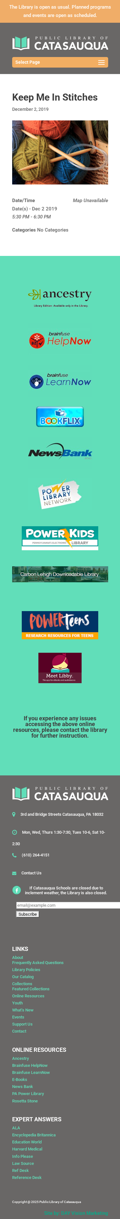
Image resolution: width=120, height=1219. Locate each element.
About (17, 957)
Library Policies (26, 969)
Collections (22, 983)
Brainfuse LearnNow (31, 1072)
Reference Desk (27, 1177)
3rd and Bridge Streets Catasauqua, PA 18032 (61, 814)
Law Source (23, 1163)
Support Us (22, 1024)
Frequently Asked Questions (38, 962)
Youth (17, 1003)
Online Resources (28, 996)
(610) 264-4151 (36, 855)
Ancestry (20, 1058)
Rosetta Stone (25, 1101)
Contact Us (31, 873)
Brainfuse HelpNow (30, 1065)
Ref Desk (20, 1170)
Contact (19, 1031)
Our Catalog (23, 976)
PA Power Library (28, 1093)
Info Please (22, 1156)
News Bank (22, 1086)
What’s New (23, 1010)
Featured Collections (31, 988)
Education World (27, 1142)
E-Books (19, 1079)
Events (18, 1017)
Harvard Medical (27, 1149)
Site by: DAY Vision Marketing (76, 1213)
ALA (16, 1127)
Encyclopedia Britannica (34, 1135)
